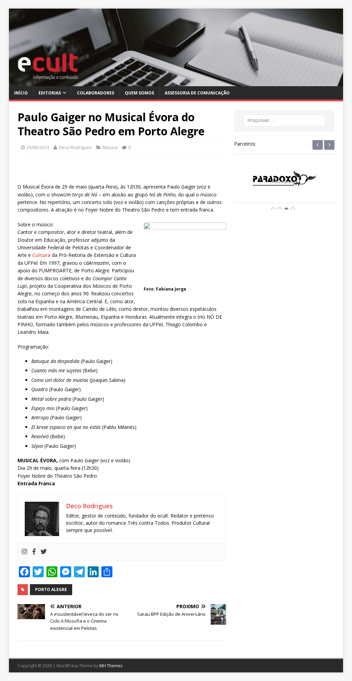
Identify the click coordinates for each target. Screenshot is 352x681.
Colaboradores (95, 93)
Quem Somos (139, 93)
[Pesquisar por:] (284, 120)
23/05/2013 (37, 147)
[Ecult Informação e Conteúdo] (176, 82)
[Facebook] (34, 551)
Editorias (49, 93)
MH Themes (110, 666)
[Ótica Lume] (286, 185)
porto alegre (51, 589)
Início (21, 93)
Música (110, 147)
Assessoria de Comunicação (197, 93)
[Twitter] (44, 551)
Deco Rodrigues (75, 147)
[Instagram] (24, 551)
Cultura (41, 255)
